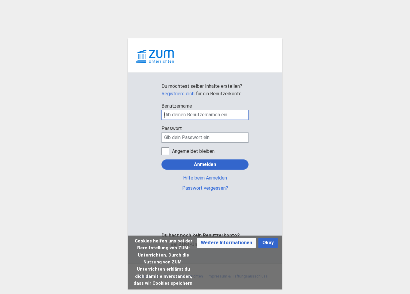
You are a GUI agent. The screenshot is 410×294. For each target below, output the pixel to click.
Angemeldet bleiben (193, 151)
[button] (226, 243)
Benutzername (176, 106)
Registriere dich (177, 94)
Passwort (171, 128)
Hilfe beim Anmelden (205, 178)
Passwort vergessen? (205, 188)
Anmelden (205, 164)
